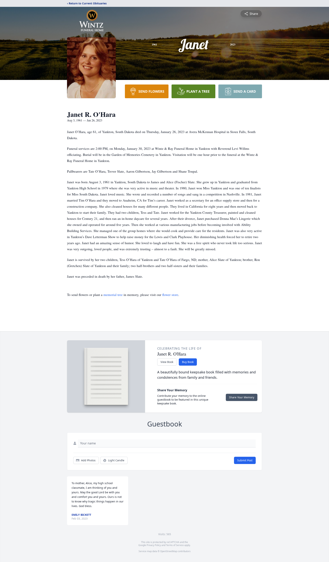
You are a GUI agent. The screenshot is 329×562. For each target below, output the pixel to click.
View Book (167, 362)
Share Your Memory (241, 397)
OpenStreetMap (168, 551)
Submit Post (244, 460)
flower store (170, 294)
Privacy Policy (154, 545)
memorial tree (113, 294)
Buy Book (188, 362)
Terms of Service (175, 545)
